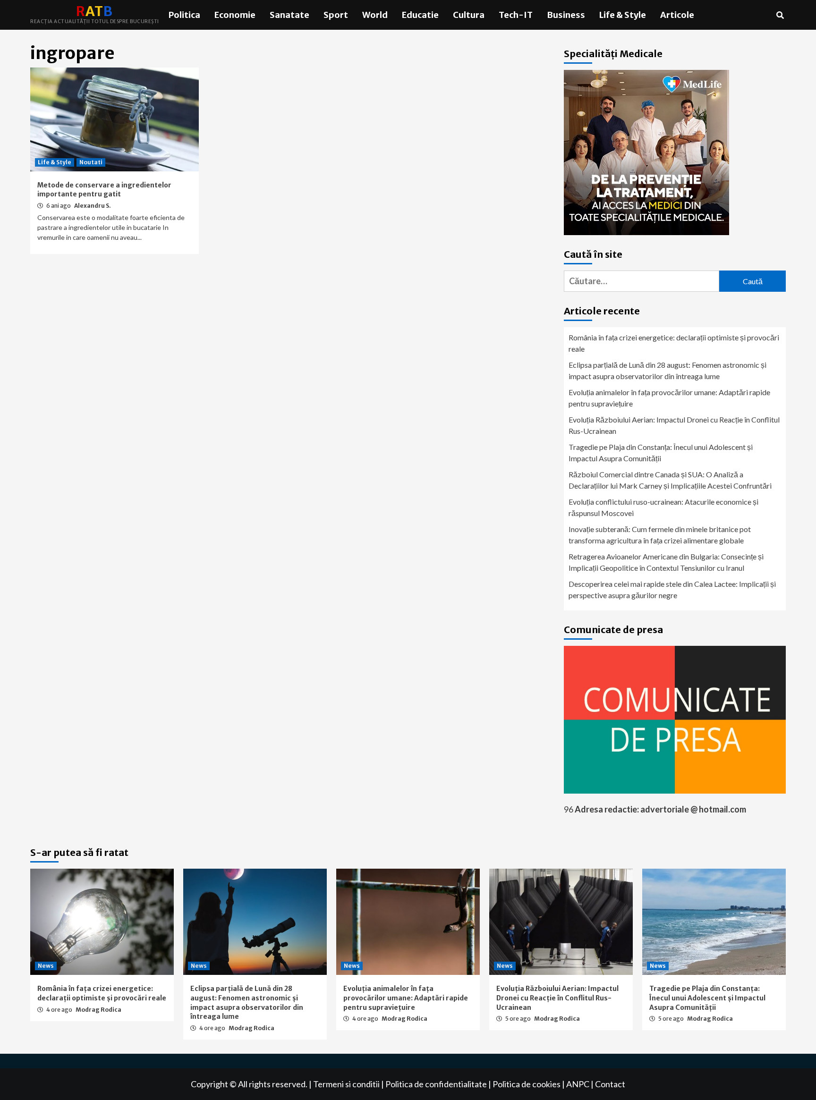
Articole (677, 14)
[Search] (780, 15)
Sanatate (289, 14)
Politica (184, 14)
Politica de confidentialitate (436, 1084)
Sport (335, 14)
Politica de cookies (527, 1084)
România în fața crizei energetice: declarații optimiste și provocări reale (674, 343)
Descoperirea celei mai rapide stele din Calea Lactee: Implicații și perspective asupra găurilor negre (672, 589)
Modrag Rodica (98, 1009)
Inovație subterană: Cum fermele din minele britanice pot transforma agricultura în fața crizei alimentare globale (660, 535)
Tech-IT (516, 14)
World (375, 14)
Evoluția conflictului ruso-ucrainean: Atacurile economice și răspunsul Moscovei (663, 507)
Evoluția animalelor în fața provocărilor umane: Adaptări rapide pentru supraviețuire (669, 398)
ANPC (577, 1084)
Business (566, 14)
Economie (234, 14)
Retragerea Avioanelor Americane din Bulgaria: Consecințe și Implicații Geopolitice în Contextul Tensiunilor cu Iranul (666, 562)
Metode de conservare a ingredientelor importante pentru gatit (104, 190)
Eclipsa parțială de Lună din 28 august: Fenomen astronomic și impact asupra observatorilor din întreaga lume (667, 370)
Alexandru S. (92, 205)
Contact (610, 1084)
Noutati (90, 162)
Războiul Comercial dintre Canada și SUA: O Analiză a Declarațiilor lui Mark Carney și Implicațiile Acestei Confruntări (670, 480)
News (46, 965)
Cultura (468, 14)
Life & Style (622, 14)
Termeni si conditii (346, 1084)
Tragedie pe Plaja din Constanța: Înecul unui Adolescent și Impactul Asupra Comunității (661, 452)
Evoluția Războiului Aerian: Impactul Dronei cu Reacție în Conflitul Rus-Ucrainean (674, 425)
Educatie (420, 14)
